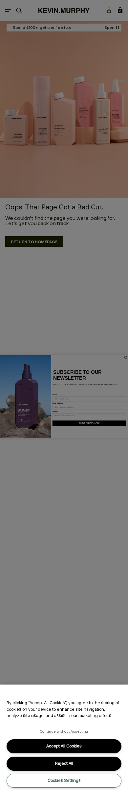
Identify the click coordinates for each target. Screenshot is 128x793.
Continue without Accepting (64, 731)
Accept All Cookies (64, 746)
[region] (64, 739)
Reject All (64, 763)
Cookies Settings (64, 780)
